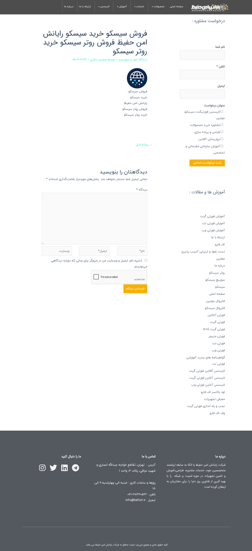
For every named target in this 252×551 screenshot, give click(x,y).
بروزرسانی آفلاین (209, 139)
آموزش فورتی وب (213, 230)
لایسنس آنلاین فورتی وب (208, 385)
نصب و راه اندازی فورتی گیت (206, 406)
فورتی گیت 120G (214, 329)
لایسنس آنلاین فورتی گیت (207, 378)
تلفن (220, 66)
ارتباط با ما (85, 6)
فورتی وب (218, 350)
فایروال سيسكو (215, 308)
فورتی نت (218, 343)
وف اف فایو (217, 413)
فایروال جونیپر (215, 301)
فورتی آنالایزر (216, 315)
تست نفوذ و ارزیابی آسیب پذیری (203, 251)
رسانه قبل (144, 145)
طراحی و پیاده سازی (207, 132)
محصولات (158, 6)
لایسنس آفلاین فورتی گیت (207, 371)
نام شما (220, 47)
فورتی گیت (217, 322)
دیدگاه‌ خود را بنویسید (132, 59)
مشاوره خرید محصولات (205, 125)
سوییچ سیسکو (215, 280)
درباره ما (68, 6)
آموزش (123, 6)
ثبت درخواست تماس (207, 163)
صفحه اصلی (176, 6)
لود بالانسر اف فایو (213, 392)
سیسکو (220, 287)
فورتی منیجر (216, 336)
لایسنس (104, 6)
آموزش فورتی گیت (212, 216)
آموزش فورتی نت (213, 223)
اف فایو (220, 244)
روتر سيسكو (217, 273)
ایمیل (221, 86)
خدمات (140, 6)
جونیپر (220, 258)
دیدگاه (141, 190)
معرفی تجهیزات (214, 399)
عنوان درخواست (214, 105)
